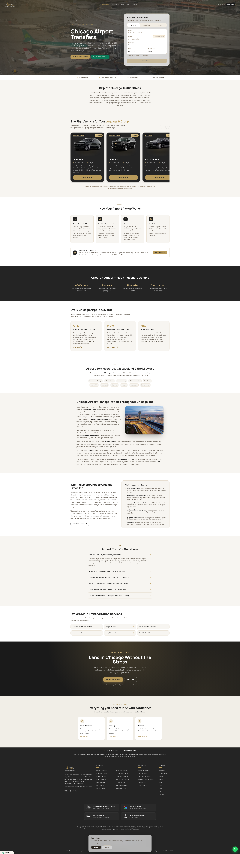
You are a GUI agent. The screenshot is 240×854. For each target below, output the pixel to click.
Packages (114, 4)
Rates (161, 779)
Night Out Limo (121, 788)
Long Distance (100, 782)
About (128, 5)
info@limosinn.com (129, 751)
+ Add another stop (159, 36)
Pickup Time (151, 48)
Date (129, 48)
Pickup (130, 30)
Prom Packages (142, 773)
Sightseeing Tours (122, 776)
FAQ (160, 788)
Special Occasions (122, 773)
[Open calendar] (144, 51)
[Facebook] (66, 790)
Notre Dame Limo (121, 785)
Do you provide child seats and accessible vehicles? (107, 589)
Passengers (131, 43)
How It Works (163, 773)
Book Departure (160, 252)
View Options (147, 61)
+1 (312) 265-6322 (112, 751)
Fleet (122, 5)
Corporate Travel (101, 773)
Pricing (161, 776)
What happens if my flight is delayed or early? (104, 555)
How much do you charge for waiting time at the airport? (108, 577)
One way (133, 25)
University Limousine (122, 779)
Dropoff (130, 36)
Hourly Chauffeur (101, 776)
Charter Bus (142, 782)
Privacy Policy (124, 830)
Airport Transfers (101, 770)
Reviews (161, 782)
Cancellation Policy (163, 851)
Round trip (147, 25)
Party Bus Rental (121, 770)
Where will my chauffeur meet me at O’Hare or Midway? (108, 571)
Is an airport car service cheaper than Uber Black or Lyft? (108, 583)
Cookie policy (102, 843)
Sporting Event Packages (145, 779)
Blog (160, 791)
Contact (135, 5)
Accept (96, 847)
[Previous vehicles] (162, 127)
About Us (162, 770)
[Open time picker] (163, 51)
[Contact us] (235, 849)
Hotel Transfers (101, 779)
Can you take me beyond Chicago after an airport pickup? (109, 595)
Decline (107, 847)
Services (105, 4)
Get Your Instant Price (113, 679)
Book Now (230, 4)
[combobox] (146, 32)
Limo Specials (142, 785)
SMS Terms (173, 851)
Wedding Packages (144, 770)
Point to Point (100, 785)
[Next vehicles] (167, 127)
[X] (75, 790)
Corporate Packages (144, 776)
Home (72, 21)
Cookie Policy (153, 851)
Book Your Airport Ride (80, 57)
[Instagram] (70, 790)
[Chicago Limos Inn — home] (14, 5)
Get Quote (130, 679)
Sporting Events (121, 782)
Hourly (160, 25)
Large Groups (100, 788)
